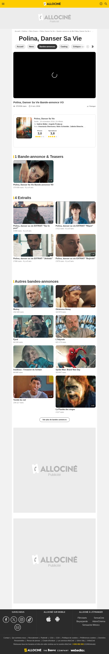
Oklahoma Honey (63, 309)
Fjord (15, 339)
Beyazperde (82, 621)
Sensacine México (90, 625)
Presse (39, 130)
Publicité (44, 638)
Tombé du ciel (19, 400)
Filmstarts (82, 618)
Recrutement (33, 638)
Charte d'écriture (48, 641)
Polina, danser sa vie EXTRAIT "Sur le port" (31, 227)
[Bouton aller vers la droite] (92, 46)
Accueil (17, 31)
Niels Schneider (62, 127)
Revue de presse (33, 641)
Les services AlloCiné (66, 641)
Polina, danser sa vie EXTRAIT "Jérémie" (33, 258)
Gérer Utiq (81, 641)
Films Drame (33, 31)
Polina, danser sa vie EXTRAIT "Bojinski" (75, 258)
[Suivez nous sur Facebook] (6, 619)
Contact (7, 638)
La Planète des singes (65, 409)
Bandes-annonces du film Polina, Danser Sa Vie (73, 31)
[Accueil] (52, 4)
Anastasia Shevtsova (47, 127)
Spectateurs (52, 130)
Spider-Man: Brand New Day (68, 370)
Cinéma (24, 31)
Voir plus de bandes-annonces (54, 420)
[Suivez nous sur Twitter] (14, 619)
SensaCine (99, 618)
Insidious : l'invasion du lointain (27, 370)
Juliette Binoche (76, 127)
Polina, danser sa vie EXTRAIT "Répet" (74, 226)
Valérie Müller (42, 124)
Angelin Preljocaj (55, 124)
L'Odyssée (60, 339)
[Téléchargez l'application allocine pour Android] (59, 619)
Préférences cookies (88, 638)
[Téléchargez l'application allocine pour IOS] (50, 619)
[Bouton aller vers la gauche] (87, 46)
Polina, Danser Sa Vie (47, 31)
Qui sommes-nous (19, 638)
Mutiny (16, 309)
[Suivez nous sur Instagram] (22, 619)
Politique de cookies (70, 638)
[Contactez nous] (18, 627)
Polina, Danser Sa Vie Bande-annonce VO (33, 185)
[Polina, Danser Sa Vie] (24, 127)
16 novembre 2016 (47, 122)
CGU (52, 638)
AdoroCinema (98, 621)
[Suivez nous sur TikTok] (29, 619)
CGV (58, 638)
